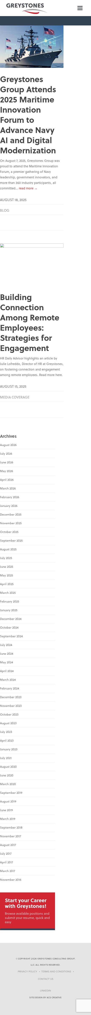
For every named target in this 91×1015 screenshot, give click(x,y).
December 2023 (10, 697)
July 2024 (6, 645)
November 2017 (10, 836)
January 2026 (8, 506)
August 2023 (8, 723)
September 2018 (11, 827)
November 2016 (10, 880)
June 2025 (6, 567)
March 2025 (8, 593)
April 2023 (7, 740)
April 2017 (6, 862)
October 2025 (9, 532)
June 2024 (6, 654)
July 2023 (6, 732)
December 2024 (11, 619)
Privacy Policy (27, 971)
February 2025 (9, 601)
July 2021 (6, 758)
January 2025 (8, 610)
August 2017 (8, 845)
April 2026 (7, 480)
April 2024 (7, 671)
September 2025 (11, 540)
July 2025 (6, 558)
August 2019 (8, 801)
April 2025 (7, 584)
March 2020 (8, 784)
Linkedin (45, 990)
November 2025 (11, 523)
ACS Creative (54, 997)
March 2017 (7, 871)
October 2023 (9, 714)
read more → (28, 188)
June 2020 (6, 775)
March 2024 (8, 680)
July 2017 (5, 853)
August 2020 (8, 767)
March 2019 (7, 819)
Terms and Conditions (56, 971)
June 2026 (6, 462)
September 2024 (11, 636)
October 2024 (9, 627)
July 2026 (6, 454)
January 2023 (8, 749)
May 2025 (6, 575)
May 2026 (6, 471)
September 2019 (11, 793)
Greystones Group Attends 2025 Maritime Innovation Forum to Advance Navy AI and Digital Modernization (28, 114)
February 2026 (9, 497)
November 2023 (11, 706)
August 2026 (8, 445)
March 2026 (8, 488)
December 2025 (10, 514)
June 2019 (6, 810)
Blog (4, 210)
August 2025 (8, 549)
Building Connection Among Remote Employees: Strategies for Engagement (29, 322)
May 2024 (6, 662)
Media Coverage (14, 397)
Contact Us (45, 978)
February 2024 (9, 688)
